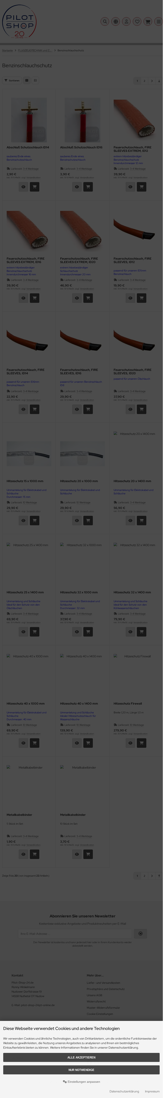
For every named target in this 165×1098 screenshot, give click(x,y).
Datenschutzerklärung (124, 1091)
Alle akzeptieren (81, 1057)
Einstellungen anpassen (83, 1081)
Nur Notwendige (81, 1070)
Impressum (152, 1091)
